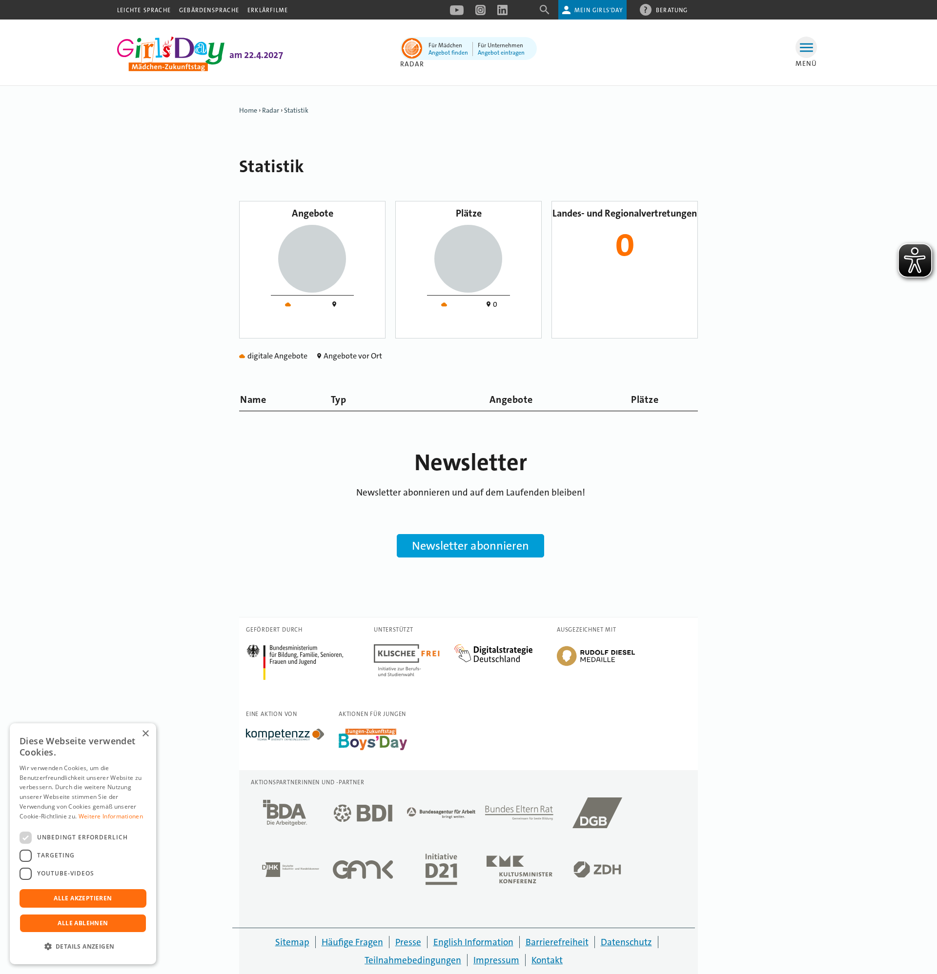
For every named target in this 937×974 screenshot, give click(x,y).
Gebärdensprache (209, 10)
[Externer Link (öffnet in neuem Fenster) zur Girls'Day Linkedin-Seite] (502, 13)
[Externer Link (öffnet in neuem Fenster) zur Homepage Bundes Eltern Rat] (519, 815)
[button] (83, 946)
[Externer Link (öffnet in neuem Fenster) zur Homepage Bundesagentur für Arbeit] (441, 815)
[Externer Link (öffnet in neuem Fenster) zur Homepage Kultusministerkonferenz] (519, 872)
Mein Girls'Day (598, 10)
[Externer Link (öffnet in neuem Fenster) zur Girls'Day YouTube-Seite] (457, 13)
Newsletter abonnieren (470, 546)
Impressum (496, 960)
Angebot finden (448, 53)
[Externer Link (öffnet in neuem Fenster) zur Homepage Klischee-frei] (414, 650)
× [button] (145, 733)
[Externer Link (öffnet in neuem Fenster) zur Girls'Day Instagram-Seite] (480, 13)
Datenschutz (626, 942)
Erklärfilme (267, 10)
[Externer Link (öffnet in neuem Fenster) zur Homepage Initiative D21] (441, 872)
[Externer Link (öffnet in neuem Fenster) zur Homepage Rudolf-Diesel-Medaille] (596, 665)
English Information (473, 942)
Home (248, 110)
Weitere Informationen (111, 816)
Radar (270, 110)
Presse (408, 942)
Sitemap (292, 942)
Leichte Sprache (144, 10)
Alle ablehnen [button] (83, 923)
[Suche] (545, 12)
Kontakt (547, 960)
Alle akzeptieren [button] (83, 898)
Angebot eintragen (501, 53)
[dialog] (83, 843)
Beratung (672, 10)
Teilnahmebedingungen (413, 960)
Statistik (296, 110)
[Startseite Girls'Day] (170, 69)
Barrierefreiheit (557, 942)
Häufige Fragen (352, 942)
